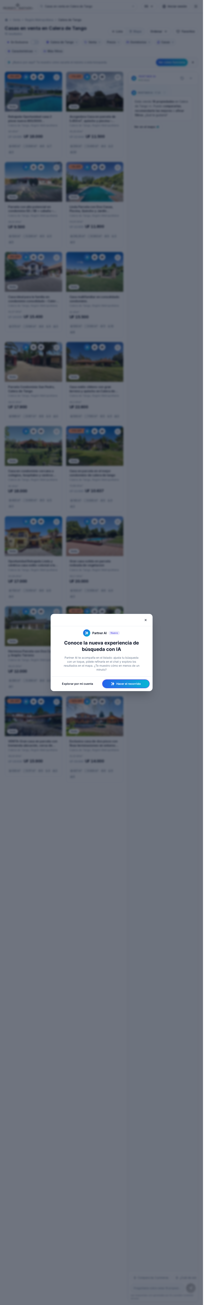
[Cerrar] (145, 620)
